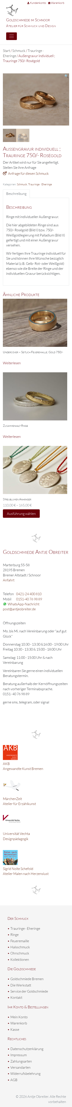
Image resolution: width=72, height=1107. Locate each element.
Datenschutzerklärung (26, 1049)
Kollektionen (19, 959)
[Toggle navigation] (11, 36)
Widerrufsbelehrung (25, 1073)
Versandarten (20, 1067)
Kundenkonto (37, 2)
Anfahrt (8, 580)
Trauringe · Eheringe (40, 184)
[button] (66, 75)
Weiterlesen (12, 363)
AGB (13, 1080)
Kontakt (16, 997)
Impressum (18, 1055)
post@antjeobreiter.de (19, 609)
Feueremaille (19, 941)
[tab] (16, 193)
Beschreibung (16, 193)
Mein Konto (19, 1017)
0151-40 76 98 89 (29, 599)
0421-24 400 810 (28, 594)
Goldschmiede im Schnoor (28, 19)
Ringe (14, 934)
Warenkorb (57, 2)
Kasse (14, 1029)
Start (6, 50)
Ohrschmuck (19, 953)
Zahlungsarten (21, 1061)
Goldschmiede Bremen (27, 979)
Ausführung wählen (21, 513)
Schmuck (18, 50)
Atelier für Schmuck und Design (31, 26)
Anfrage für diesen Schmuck (28, 173)
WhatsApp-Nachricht (23, 604)
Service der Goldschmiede (29, 991)
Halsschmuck (20, 947)
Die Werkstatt (20, 985)
